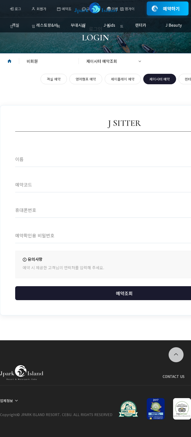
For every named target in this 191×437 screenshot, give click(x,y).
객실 (15, 25)
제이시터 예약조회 (101, 61)
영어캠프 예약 (86, 79)
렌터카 (140, 25)
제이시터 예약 (159, 79)
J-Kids (109, 25)
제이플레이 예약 (123, 79)
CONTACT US (174, 376)
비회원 (32, 61)
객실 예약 (54, 79)
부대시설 (78, 25)
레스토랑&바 (47, 25)
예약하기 (171, 8)
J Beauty (173, 25)
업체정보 (6, 400)
